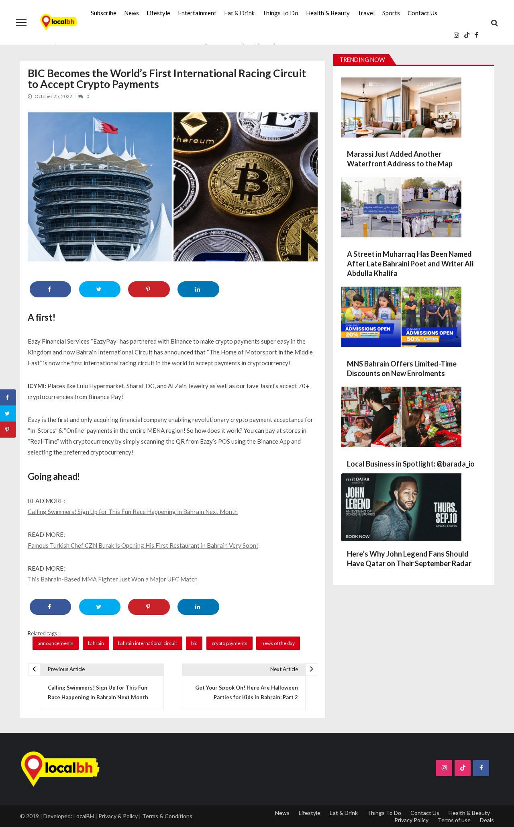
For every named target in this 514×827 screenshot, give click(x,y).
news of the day (278, 643)
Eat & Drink (239, 12)
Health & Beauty (328, 12)
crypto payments (229, 643)
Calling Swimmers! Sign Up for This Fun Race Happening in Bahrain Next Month (133, 511)
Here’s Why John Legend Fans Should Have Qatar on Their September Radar (409, 558)
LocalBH (83, 816)
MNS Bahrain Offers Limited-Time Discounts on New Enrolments (402, 368)
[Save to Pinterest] (148, 289)
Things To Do (280, 12)
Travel (366, 12)
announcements (55, 643)
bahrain (96, 643)
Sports (391, 12)
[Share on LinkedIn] (198, 289)
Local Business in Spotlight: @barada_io (411, 463)
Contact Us (422, 12)
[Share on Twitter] (99, 289)
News (131, 12)
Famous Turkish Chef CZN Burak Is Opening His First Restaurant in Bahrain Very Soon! (143, 545)
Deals (487, 820)
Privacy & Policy (118, 816)
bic (194, 643)
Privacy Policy (411, 820)
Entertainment (197, 12)
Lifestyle (158, 12)
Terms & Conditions (167, 816)
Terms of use (454, 820)
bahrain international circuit (147, 643)
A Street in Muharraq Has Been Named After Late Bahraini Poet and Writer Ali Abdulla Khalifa (410, 264)
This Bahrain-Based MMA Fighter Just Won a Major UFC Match (113, 579)
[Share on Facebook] (50, 289)
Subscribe (103, 12)
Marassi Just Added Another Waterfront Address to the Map (400, 158)
